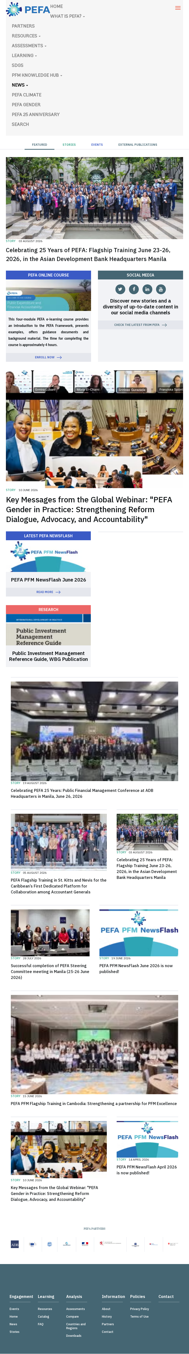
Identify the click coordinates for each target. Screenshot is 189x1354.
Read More (44, 592)
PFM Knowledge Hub (36, 75)
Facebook (134, 289)
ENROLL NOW (44, 357)
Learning (23, 56)
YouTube (161, 289)
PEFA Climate (26, 95)
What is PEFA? (66, 17)
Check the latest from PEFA (136, 325)
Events (97, 144)
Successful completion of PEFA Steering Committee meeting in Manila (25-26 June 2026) (50, 971)
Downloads (73, 1336)
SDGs (17, 66)
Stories (69, 144)
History (107, 1316)
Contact (107, 1332)
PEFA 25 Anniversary (36, 115)
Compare (72, 1316)
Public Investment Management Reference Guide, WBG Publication (48, 656)
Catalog (43, 1316)
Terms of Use (139, 1316)
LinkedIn (147, 289)
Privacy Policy (139, 1309)
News (19, 85)
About (106, 1309)
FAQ (41, 1324)
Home (56, 7)
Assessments (28, 46)
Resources (25, 36)
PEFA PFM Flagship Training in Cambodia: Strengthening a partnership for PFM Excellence (94, 1103)
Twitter (120, 289)
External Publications (137, 144)
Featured (39, 144)
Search (20, 125)
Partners (23, 26)
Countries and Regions (76, 1326)
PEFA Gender (26, 105)
